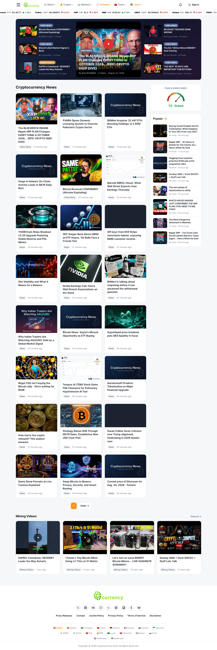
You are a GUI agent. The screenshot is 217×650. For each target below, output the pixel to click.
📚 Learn (135, 4)
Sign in (195, 4)
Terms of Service (136, 615)
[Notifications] (180, 4)
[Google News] (93, 608)
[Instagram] (101, 608)
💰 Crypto (66, 4)
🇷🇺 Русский (143, 628)
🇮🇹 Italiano (140, 633)
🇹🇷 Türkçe (101, 628)
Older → (84, 505)
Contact (80, 615)
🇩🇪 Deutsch (115, 628)
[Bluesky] (139, 608)
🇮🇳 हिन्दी (100, 633)
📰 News (49, 4)
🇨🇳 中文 (89, 633)
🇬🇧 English (57, 628)
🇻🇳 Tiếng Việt (125, 633)
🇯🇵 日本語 (64, 633)
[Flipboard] (124, 608)
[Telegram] (116, 608)
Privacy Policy (115, 615)
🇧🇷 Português (86, 628)
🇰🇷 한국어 (77, 633)
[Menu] (18, 4)
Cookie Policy (96, 615)
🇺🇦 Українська (117, 638)
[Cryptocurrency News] (31, 4)
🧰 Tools (119, 4)
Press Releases (64, 615)
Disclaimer (155, 615)
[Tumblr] (131, 608)
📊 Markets (84, 4)
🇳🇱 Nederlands (100, 638)
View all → (195, 516)
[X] (78, 608)
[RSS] (108, 608)
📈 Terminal (102, 4)
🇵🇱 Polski (153, 633)
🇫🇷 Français (129, 628)
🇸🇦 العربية (111, 633)
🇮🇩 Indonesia (158, 628)
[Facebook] (86, 608)
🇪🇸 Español (71, 628)
